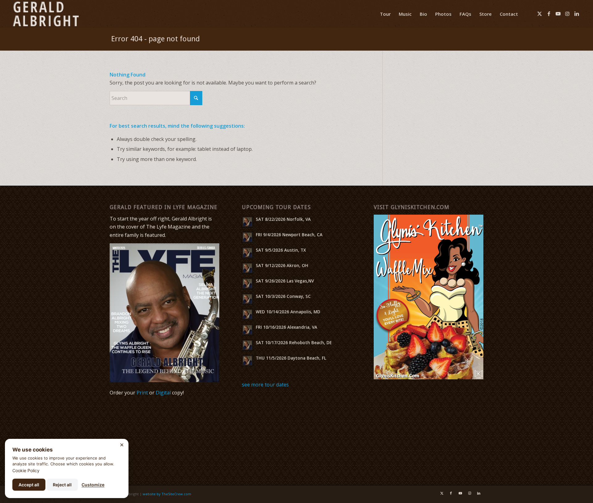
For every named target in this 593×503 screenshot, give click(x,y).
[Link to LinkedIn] (576, 13)
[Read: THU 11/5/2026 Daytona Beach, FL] (247, 360)
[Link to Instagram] (567, 13)
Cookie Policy (26, 470)
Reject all (62, 484)
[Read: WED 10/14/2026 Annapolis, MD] (247, 314)
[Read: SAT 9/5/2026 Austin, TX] (247, 252)
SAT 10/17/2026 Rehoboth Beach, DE (294, 342)
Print (142, 392)
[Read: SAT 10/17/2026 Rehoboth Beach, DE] (247, 345)
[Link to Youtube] (558, 13)
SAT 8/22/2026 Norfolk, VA (283, 219)
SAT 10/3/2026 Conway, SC (283, 296)
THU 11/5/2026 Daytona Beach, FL (291, 358)
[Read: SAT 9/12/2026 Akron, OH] (247, 268)
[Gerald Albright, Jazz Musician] (46, 13)
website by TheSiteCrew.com (167, 494)
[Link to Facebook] (548, 13)
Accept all (29, 484)
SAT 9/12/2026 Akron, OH (282, 265)
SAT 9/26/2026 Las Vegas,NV (285, 281)
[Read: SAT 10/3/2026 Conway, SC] (247, 298)
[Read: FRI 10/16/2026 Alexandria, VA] (247, 329)
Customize (93, 484)
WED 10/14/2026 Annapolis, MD (288, 312)
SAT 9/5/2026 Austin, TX (281, 250)
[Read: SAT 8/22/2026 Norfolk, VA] (247, 221)
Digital (163, 392)
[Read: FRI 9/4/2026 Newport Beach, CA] (247, 237)
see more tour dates (265, 384)
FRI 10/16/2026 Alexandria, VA (286, 327)
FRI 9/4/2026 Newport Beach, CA (289, 234)
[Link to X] (539, 13)
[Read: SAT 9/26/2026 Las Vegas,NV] (247, 283)
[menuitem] (385, 13)
